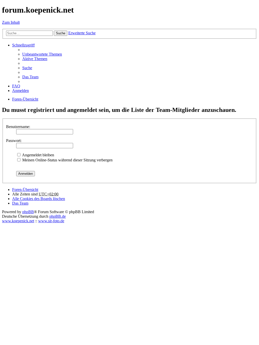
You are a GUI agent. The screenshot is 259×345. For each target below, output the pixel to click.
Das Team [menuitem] (30, 77)
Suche (60, 33)
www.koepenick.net (18, 221)
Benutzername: (18, 127)
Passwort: (13, 140)
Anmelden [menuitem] (20, 90)
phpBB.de (57, 216)
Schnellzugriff (23, 45)
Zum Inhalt (11, 22)
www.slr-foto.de (51, 221)
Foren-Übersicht (25, 189)
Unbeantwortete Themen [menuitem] (42, 54)
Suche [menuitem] (27, 68)
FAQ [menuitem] (16, 86)
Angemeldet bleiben (37, 155)
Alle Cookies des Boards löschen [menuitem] (38, 198)
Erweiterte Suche (82, 33)
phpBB (28, 212)
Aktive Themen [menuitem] (34, 59)
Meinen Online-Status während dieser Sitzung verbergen (67, 160)
